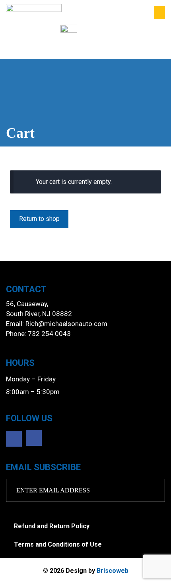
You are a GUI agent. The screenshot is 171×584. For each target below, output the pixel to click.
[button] (159, 12)
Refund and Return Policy (51, 526)
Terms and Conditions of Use (58, 544)
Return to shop (39, 219)
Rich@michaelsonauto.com (66, 324)
